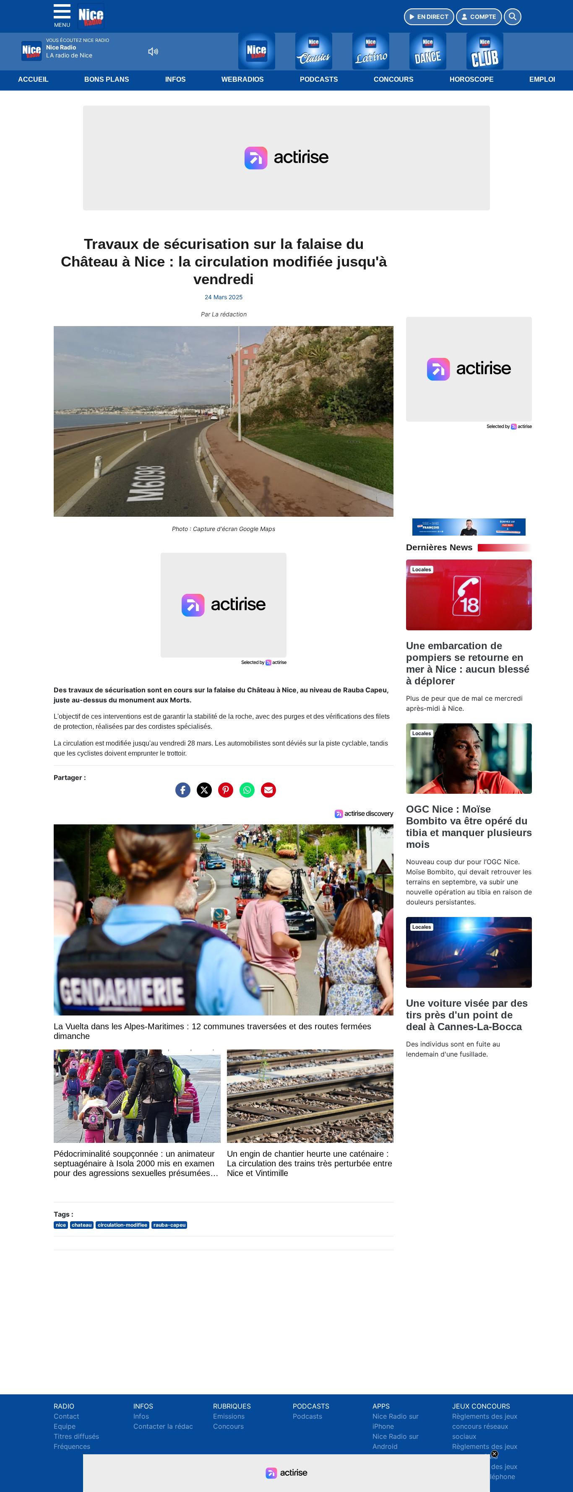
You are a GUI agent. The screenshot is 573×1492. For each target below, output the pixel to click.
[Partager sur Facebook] (180, 794)
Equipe (65, 1426)
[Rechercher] (512, 16)
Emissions (229, 1416)
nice (61, 1225)
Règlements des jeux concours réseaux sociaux (485, 1426)
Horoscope (472, 79)
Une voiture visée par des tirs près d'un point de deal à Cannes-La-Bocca (467, 1014)
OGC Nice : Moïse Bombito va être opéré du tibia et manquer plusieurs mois (469, 826)
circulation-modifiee (122, 1225)
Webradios (242, 79)
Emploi (542, 79)
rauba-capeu (169, 1225)
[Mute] (153, 51)
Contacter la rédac (163, 1426)
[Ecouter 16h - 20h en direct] (469, 526)
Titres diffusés (76, 1436)
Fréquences (72, 1446)
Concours (394, 79)
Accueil (33, 79)
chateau (81, 1225)
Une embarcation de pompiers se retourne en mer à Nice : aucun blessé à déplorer (467, 663)
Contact (66, 1416)
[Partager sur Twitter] (202, 794)
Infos (175, 79)
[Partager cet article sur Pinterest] (223, 794)
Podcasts (319, 79)
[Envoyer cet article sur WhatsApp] (245, 794)
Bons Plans (106, 79)
